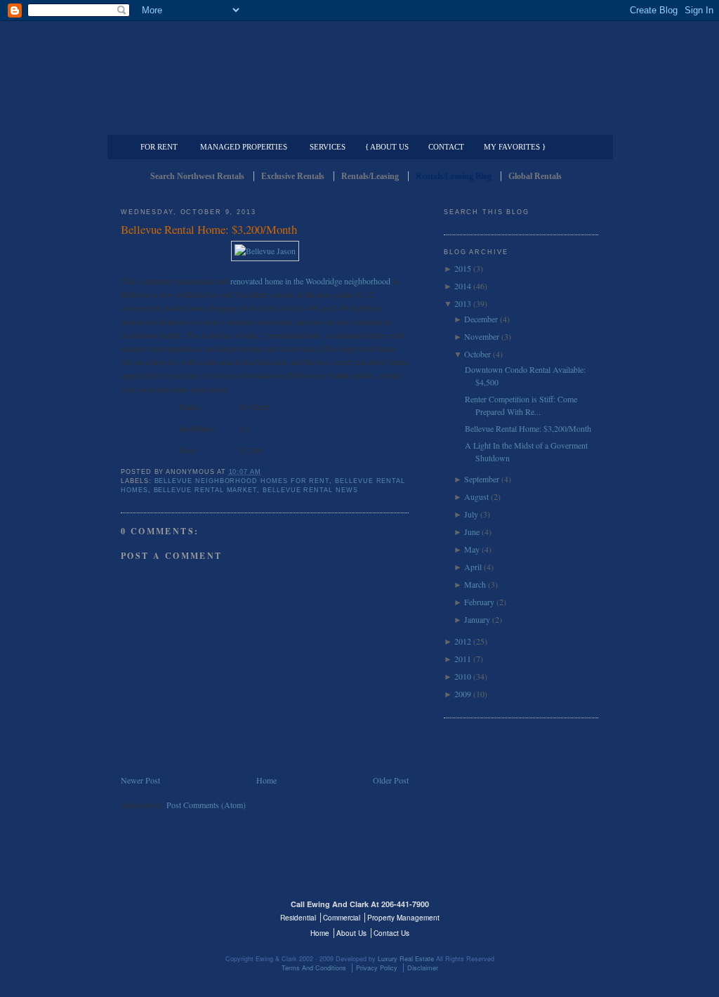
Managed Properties (243, 147)
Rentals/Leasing (370, 176)
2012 (462, 641)
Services (327, 147)
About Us (351, 933)
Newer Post (140, 780)
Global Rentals (535, 176)
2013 (462, 303)
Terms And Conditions (314, 967)
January (477, 619)
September (481, 478)
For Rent (159, 147)
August (476, 496)
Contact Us (391, 933)
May (472, 549)
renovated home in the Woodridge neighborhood (310, 280)
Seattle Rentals (359, 66)
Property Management (524, 123)
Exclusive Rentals (292, 176)
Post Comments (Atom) (206, 804)
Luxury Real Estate (537, 912)
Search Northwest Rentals (197, 176)
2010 (462, 676)
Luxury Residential (193, 123)
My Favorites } (515, 147)
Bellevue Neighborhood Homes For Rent (242, 480)
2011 (462, 658)
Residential (298, 918)
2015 (462, 268)
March (475, 584)
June (472, 531)
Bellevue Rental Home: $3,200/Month (209, 229)
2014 (462, 285)
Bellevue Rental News (310, 490)
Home (266, 780)
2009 (462, 693)
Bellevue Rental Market (206, 490)
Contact (446, 147)
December (481, 318)
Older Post (391, 780)
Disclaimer (422, 967)
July (471, 514)
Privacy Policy (376, 967)
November (481, 336)
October (477, 353)
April (473, 566)
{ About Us (387, 147)
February (479, 601)
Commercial (357, 123)
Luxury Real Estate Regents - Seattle (182, 912)
